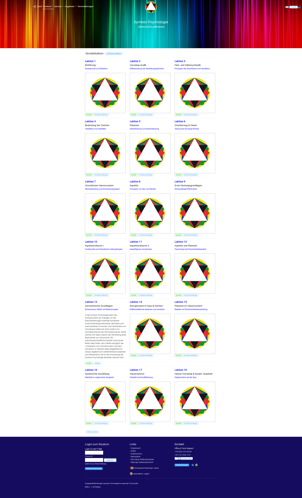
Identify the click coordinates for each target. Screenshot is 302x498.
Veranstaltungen (85, 6)
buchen (88, 115)
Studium (47, 6)
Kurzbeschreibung (100, 115)
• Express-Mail (186, 458)
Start (39, 6)
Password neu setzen (93, 468)
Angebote (70, 6)
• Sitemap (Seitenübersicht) (141, 462)
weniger (97, 363)
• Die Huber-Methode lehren (142, 459)
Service (58, 6)
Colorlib (135, 483)
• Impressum (135, 448)
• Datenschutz (136, 454)
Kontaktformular (182, 465)
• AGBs (133, 451)
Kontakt (293, 7)
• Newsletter (135, 456)
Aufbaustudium (114, 53)
